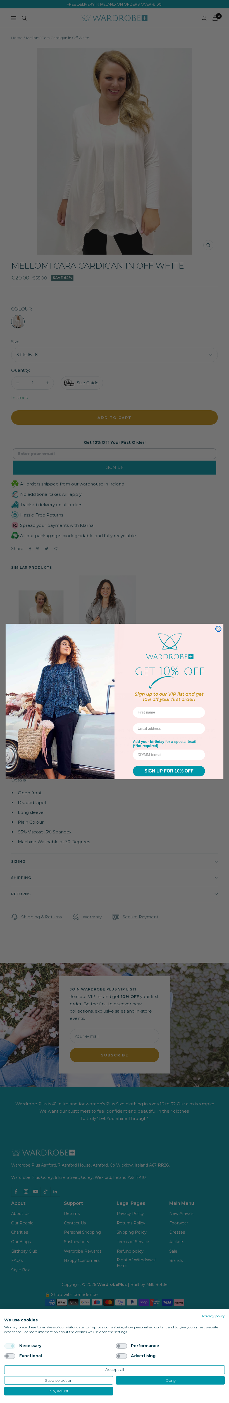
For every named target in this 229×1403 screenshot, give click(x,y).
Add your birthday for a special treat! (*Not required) (164, 744)
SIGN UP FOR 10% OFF (169, 771)
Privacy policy (213, 1316)
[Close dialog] (218, 629)
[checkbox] (9, 1346)
